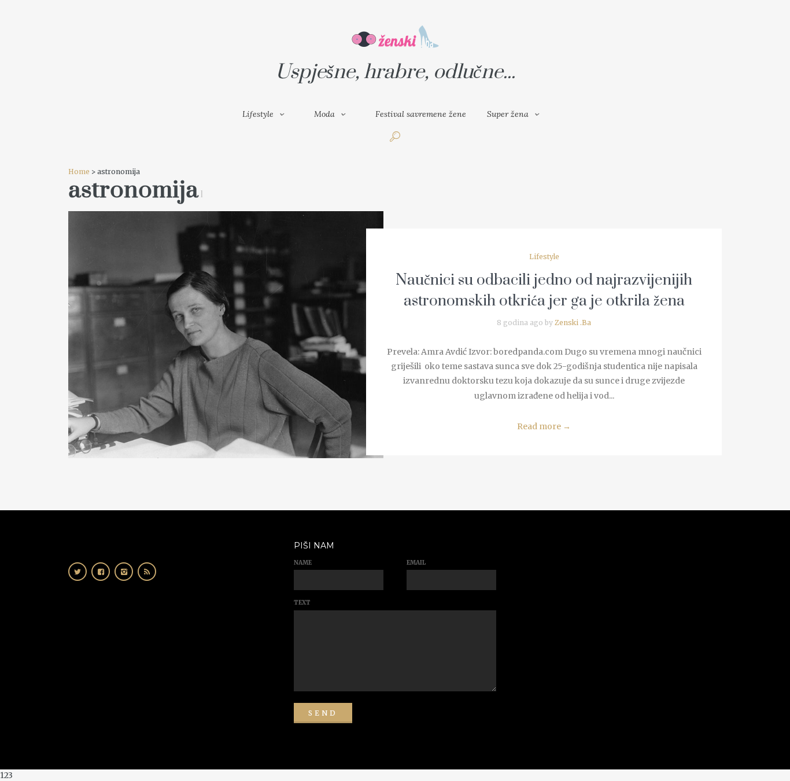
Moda (324, 114)
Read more (544, 426)
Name (303, 562)
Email (416, 562)
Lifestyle (258, 114)
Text (302, 602)
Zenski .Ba (573, 322)
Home (79, 171)
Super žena (508, 114)
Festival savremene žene (420, 114)
